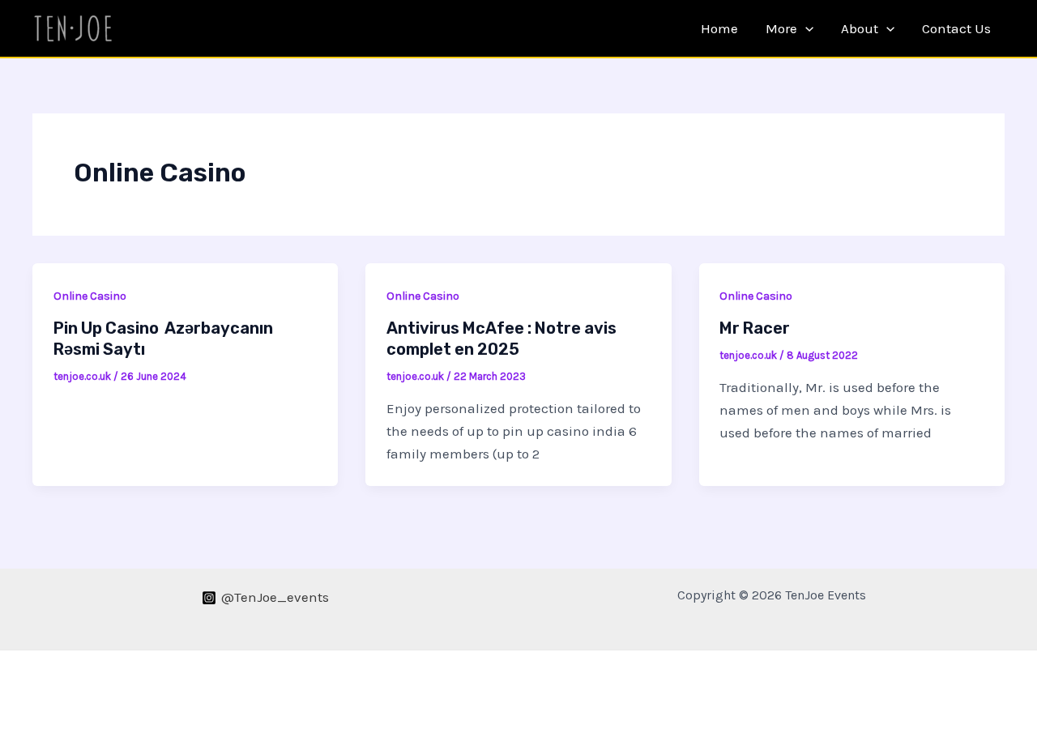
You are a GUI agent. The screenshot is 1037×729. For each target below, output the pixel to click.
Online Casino (89, 296)
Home (719, 28)
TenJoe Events (202, 27)
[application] (805, 28)
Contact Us (956, 28)
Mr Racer (754, 328)
